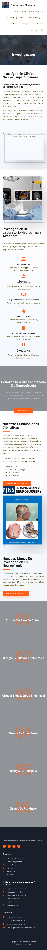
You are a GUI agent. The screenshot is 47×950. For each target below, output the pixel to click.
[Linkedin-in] (18, 846)
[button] (23, 410)
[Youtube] (14, 846)
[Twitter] (9, 846)
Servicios (7, 854)
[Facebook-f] (4, 846)
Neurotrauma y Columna (15, 17)
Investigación (26, 24)
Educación (39, 24)
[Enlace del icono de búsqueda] (42, 30)
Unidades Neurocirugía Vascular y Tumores (19, 883)
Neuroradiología (35, 17)
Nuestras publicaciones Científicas (21, 425)
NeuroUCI (12, 24)
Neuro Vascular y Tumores (31, 11)
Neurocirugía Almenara (23, 4)
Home (16, 11)
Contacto (34, 30)
